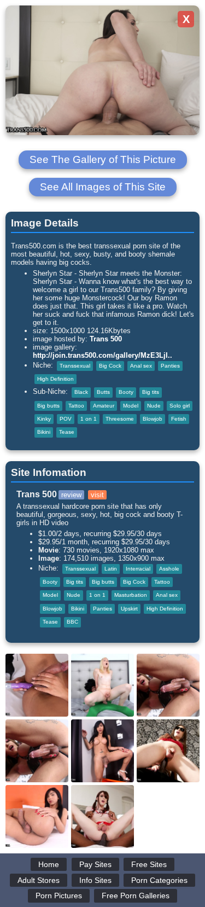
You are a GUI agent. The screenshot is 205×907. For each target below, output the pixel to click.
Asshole (169, 569)
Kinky (44, 419)
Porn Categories (159, 880)
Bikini (43, 432)
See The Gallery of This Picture (103, 159)
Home (48, 864)
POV (66, 419)
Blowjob (152, 419)
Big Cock (110, 366)
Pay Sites (95, 864)
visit (97, 495)
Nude (154, 406)
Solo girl (179, 406)
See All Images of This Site (103, 187)
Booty (126, 392)
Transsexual (75, 366)
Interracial (138, 569)
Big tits (150, 392)
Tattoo (76, 406)
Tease (66, 432)
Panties (170, 366)
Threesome (120, 419)
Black (81, 392)
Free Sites (149, 864)
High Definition (55, 379)
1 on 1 (88, 419)
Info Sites (95, 880)
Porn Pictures (59, 895)
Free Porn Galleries (135, 895)
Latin (110, 569)
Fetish (178, 419)
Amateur (103, 406)
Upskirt (129, 609)
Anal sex (141, 366)
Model (130, 406)
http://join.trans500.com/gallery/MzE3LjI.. (102, 355)
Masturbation (130, 595)
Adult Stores (38, 880)
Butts (103, 392)
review (71, 495)
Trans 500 (106, 339)
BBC (72, 622)
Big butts (48, 406)
